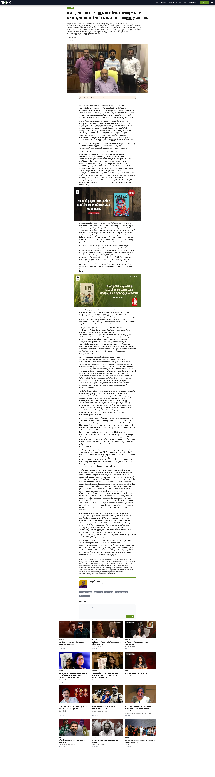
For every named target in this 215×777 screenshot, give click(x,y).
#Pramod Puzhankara (121, 592)
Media (185, 3)
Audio (152, 3)
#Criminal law (98, 592)
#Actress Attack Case (86, 592)
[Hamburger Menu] (212, 2)
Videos (170, 3)
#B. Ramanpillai (84, 596)
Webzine (175, 3)
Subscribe (204, 2)
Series (180, 3)
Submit (130, 616)
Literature (164, 3)
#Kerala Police (109, 592)
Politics (157, 3)
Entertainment (192, 3)
